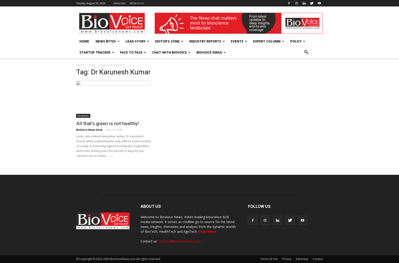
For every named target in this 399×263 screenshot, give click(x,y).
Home (84, 41)
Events (237, 41)
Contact (318, 259)
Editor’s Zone (167, 41)
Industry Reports (205, 41)
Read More (207, 231)
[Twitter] (311, 3)
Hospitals (83, 115)
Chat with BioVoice (169, 52)
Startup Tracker (94, 52)
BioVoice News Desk (89, 129)
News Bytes (106, 41)
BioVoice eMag (209, 52)
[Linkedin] (304, 3)
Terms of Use (269, 259)
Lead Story (135, 41)
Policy (296, 41)
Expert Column (267, 41)
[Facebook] (288, 3)
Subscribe (119, 3)
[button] (306, 52)
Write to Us (137, 3)
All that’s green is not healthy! (107, 123)
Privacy (286, 259)
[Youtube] (319, 3)
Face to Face (131, 52)
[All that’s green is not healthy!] (113, 99)
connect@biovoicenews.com (179, 241)
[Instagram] (296, 3)
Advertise (302, 259)
